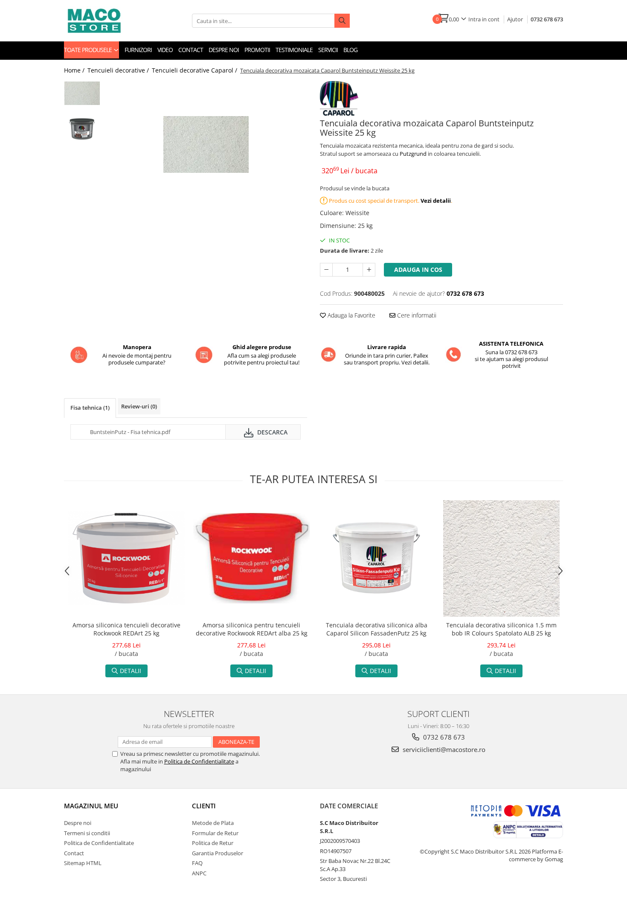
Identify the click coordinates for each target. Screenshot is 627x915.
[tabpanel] (205, 144)
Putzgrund (414, 153)
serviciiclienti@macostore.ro (443, 749)
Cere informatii (415, 315)
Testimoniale (294, 50)
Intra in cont (483, 19)
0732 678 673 (547, 19)
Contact (190, 50)
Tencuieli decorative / (119, 70)
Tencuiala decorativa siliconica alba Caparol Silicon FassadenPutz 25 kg (376, 629)
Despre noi (224, 50)
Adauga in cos (418, 269)
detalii (130, 671)
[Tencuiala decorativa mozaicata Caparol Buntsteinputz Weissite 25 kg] (205, 144)
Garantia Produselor (217, 853)
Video (165, 50)
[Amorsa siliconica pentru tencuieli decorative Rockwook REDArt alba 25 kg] (251, 558)
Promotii (257, 50)
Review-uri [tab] (139, 406)
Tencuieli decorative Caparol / (195, 70)
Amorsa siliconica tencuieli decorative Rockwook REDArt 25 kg (126, 629)
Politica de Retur (212, 843)
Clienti (204, 805)
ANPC (199, 873)
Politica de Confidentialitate (199, 761)
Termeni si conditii (87, 833)
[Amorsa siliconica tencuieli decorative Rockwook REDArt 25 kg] (126, 558)
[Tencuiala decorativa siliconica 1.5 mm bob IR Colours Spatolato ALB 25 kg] (501, 558)
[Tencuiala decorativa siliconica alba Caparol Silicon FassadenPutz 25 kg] (376, 558)
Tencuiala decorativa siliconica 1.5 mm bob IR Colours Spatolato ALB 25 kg (501, 629)
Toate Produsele (88, 50)
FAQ (197, 863)
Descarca (271, 432)
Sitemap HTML (83, 863)
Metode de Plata (213, 823)
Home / (75, 70)
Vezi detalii (436, 200)
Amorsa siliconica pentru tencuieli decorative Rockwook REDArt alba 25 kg (252, 629)
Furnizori (138, 50)
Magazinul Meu (91, 805)
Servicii (328, 50)
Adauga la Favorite (350, 315)
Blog (350, 50)
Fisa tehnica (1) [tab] (90, 407)
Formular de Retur (215, 833)
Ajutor (515, 19)
